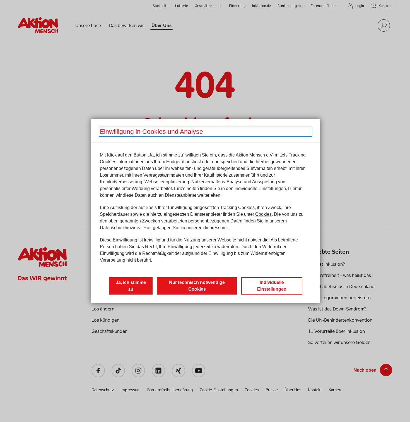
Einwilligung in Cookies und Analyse (151, 131)
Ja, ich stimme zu (131, 285)
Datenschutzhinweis (120, 227)
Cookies (263, 214)
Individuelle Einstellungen (260, 188)
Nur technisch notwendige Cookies (197, 285)
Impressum (215, 227)
